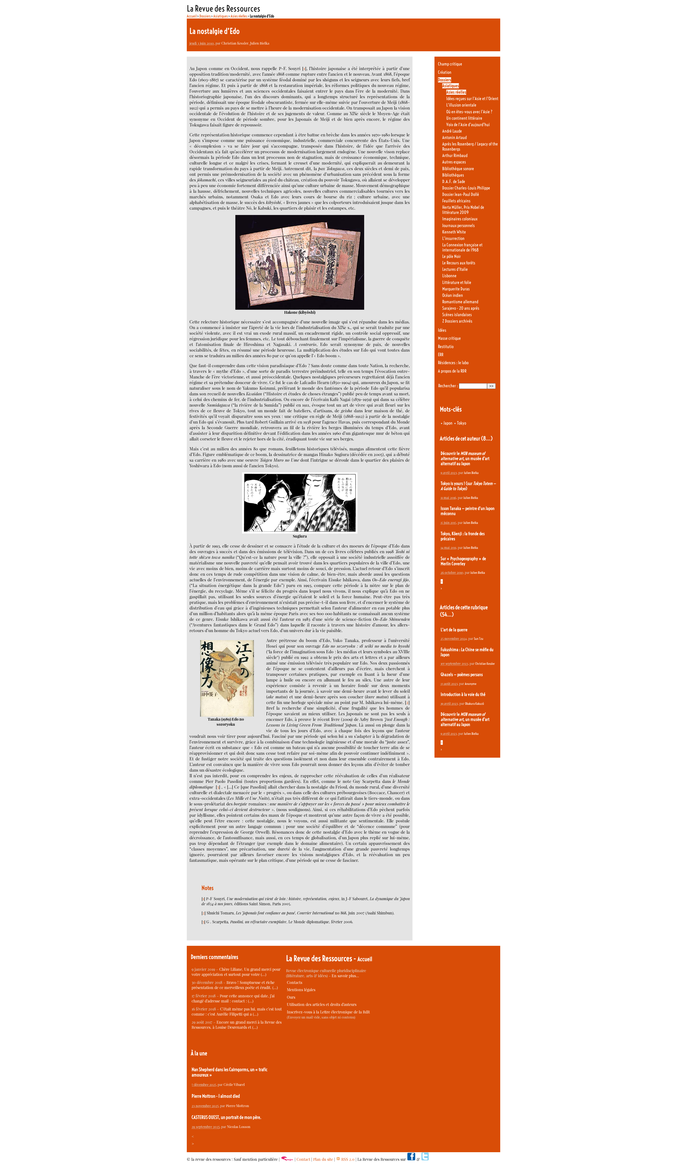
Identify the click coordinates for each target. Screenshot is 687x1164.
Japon (448, 423)
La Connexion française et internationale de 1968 (462, 247)
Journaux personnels (458, 225)
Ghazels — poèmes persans (462, 674)
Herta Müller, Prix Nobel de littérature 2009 (463, 210)
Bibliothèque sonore (458, 168)
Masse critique (449, 338)
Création (444, 72)
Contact (303, 1159)
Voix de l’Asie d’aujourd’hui (468, 124)
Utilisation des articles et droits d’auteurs (321, 1004)
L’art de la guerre (454, 629)
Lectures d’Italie (455, 269)
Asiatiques (220, 16)
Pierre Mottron (237, 1105)
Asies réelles (239, 16)
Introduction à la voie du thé (463, 694)
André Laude (452, 131)
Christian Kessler (235, 43)
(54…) (447, 614)
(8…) (487, 438)
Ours (291, 997)
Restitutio (446, 346)
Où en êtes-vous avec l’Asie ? (469, 111)
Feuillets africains (456, 200)
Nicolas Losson (238, 1126)
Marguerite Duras (456, 288)
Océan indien (452, 295)
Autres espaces (454, 162)
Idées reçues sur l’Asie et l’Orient (472, 98)
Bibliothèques (453, 175)
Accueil (192, 16)
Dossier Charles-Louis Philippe (466, 188)
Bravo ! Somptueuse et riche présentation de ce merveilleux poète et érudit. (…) (235, 985)
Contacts (294, 982)
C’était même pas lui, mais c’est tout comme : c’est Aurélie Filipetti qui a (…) (237, 1011)
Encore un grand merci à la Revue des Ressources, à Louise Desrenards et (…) (237, 1025)
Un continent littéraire (464, 118)
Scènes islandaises (457, 314)
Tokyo (461, 423)
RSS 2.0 (347, 1159)
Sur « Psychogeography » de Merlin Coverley (463, 561)
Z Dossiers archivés (457, 321)
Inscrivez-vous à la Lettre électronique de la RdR (328, 1012)
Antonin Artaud (454, 137)
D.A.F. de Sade (453, 181)
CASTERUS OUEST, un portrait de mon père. (226, 1117)
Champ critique (450, 64)
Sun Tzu (478, 639)
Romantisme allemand (460, 301)
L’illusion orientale (461, 105)
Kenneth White (454, 232)
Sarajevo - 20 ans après (460, 308)
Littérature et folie (456, 282)
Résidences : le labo (453, 362)
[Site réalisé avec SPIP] (287, 1159)
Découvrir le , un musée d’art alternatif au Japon (465, 458)
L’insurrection (453, 238)
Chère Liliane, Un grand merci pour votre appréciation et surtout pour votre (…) (236, 972)
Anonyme (470, 684)
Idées (442, 330)
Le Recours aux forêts (458, 262)
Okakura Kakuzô (474, 704)
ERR (440, 354)
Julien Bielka (259, 43)
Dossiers (205, 16)
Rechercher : (448, 385)
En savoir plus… (345, 975)
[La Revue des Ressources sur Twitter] (425, 1159)
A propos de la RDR (452, 371)
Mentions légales (301, 989)
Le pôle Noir (451, 256)
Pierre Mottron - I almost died (216, 1096)
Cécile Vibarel (234, 1084)
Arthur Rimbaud (454, 155)
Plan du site (323, 1159)
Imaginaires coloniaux (459, 218)
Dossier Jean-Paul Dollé (460, 194)
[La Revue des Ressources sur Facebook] (411, 1159)
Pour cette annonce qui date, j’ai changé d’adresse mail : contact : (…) (233, 998)
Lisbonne (449, 275)
